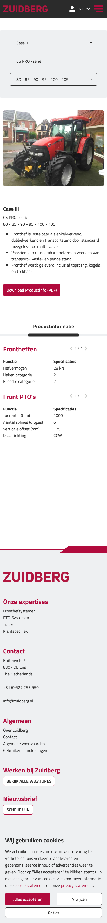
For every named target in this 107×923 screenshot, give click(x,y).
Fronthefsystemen (19, 611)
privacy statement (77, 885)
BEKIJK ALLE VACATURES (28, 781)
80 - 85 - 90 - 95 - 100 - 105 (42, 79)
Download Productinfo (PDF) (31, 290)
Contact (10, 737)
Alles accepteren (27, 899)
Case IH (23, 43)
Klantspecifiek (15, 631)
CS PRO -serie (28, 61)
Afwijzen (79, 899)
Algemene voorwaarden (24, 743)
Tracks (8, 624)
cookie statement (30, 885)
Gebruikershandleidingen (25, 750)
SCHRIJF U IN (18, 809)
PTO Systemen (16, 618)
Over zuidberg (15, 730)
